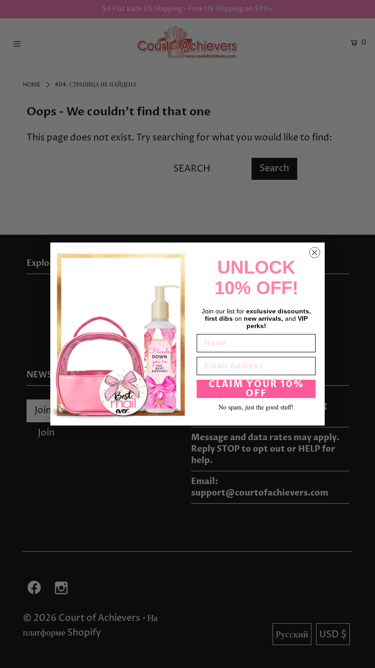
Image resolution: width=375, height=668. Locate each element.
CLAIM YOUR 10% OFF (256, 389)
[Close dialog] (314, 252)
